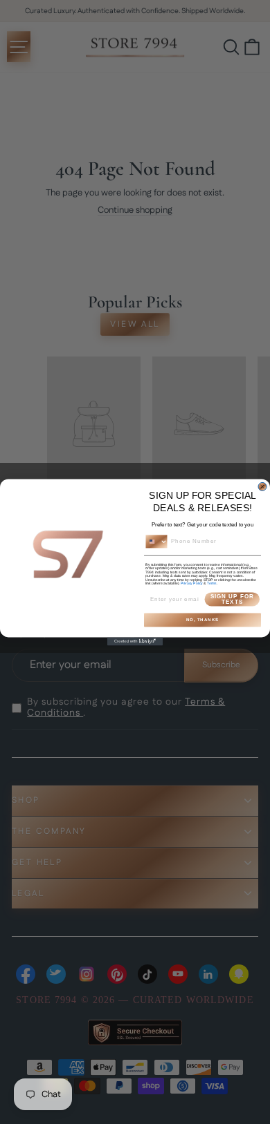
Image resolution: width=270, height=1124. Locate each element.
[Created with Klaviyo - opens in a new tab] (135, 641)
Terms (212, 583)
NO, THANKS (202, 619)
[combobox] (157, 541)
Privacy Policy (192, 583)
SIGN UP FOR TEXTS (232, 598)
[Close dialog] (262, 486)
